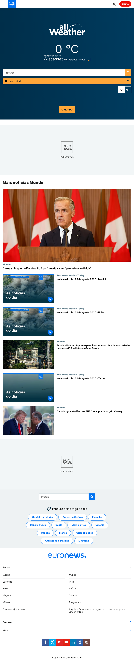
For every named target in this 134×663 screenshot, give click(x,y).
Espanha (97, 517)
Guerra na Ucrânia (72, 517)
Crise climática (84, 532)
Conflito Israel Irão (42, 517)
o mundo (67, 109)
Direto (125, 3)
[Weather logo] (67, 30)
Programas (75, 602)
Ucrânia (99, 524)
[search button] (128, 72)
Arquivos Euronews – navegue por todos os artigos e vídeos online (97, 610)
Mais (5, 630)
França (63, 532)
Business (7, 581)
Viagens (7, 595)
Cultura (73, 595)
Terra (72, 581)
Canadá (45, 532)
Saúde (72, 588)
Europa (6, 574)
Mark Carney (79, 524)
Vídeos (6, 602)
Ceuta (58, 524)
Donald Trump (38, 524)
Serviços (7, 622)
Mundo (7, 264)
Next (5, 588)
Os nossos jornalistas (14, 609)
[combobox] (67, 72)
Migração (83, 540)
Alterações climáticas (57, 540)
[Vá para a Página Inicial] (12, 4)
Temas (6, 567)
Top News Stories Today (70, 275)
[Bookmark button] (88, 59)
